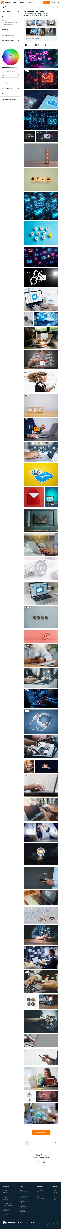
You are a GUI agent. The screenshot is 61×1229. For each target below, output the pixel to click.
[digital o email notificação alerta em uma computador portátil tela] (29, 766)
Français (55, 1199)
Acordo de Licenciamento (24, 1191)
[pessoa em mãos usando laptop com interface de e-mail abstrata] (41, 1113)
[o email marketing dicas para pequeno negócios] (41, 452)
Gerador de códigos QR (6, 1213)
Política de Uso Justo (52, 1224)
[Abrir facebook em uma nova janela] (18, 1222)
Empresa (5, 1197)
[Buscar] (53, 7)
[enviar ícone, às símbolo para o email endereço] (41, 568)
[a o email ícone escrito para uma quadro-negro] (29, 136)
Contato (39, 1194)
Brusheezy (5, 1190)
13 (51, 1143)
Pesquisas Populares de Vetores (23, 1201)
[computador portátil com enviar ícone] (51, 497)
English (55, 1190)
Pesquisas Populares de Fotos (23, 1206)
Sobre (38, 1196)
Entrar (53, 2)
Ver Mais (50, 32)
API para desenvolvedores (7, 1202)
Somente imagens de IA (10, 22)
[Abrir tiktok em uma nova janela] (28, 1222)
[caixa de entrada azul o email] (46, 319)
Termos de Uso (43, 1223)
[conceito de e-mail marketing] (41, 698)
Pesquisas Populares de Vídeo (23, 1211)
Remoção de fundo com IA (6, 1210)
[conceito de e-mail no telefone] (41, 981)
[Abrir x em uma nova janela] (31, 1222)
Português (55, 1195)
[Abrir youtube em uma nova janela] (33, 1222)
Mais (54, 1202)
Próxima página (41, 1132)
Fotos (15, 2)
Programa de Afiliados (23, 1197)
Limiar (4, 75)
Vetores (7, 2)
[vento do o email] (41, 381)
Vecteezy (5, 1192)
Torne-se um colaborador (40, 1199)
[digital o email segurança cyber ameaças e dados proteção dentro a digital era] (41, 79)
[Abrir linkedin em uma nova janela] (23, 1222)
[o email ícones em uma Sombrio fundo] (41, 257)
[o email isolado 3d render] (29, 1096)
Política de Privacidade (53, 1223)
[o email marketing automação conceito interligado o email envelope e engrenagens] (41, 277)
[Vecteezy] (2, 2)
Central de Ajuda (40, 1191)
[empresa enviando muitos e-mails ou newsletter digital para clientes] (41, 678)
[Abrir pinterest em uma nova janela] (26, 1222)
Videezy (5, 1195)
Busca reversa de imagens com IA (7, 1206)
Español (55, 1192)
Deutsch (55, 1197)
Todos (5, 20)
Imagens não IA (8, 24)
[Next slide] (55, 45)
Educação (5, 1199)
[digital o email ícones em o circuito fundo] (41, 206)
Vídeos (22, 2)
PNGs (48, 45)
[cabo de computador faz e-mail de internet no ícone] (41, 721)
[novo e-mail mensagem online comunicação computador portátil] (41, 299)
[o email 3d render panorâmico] (41, 636)
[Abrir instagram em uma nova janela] (21, 1222)
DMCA (21, 1194)
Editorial (30, 2)
